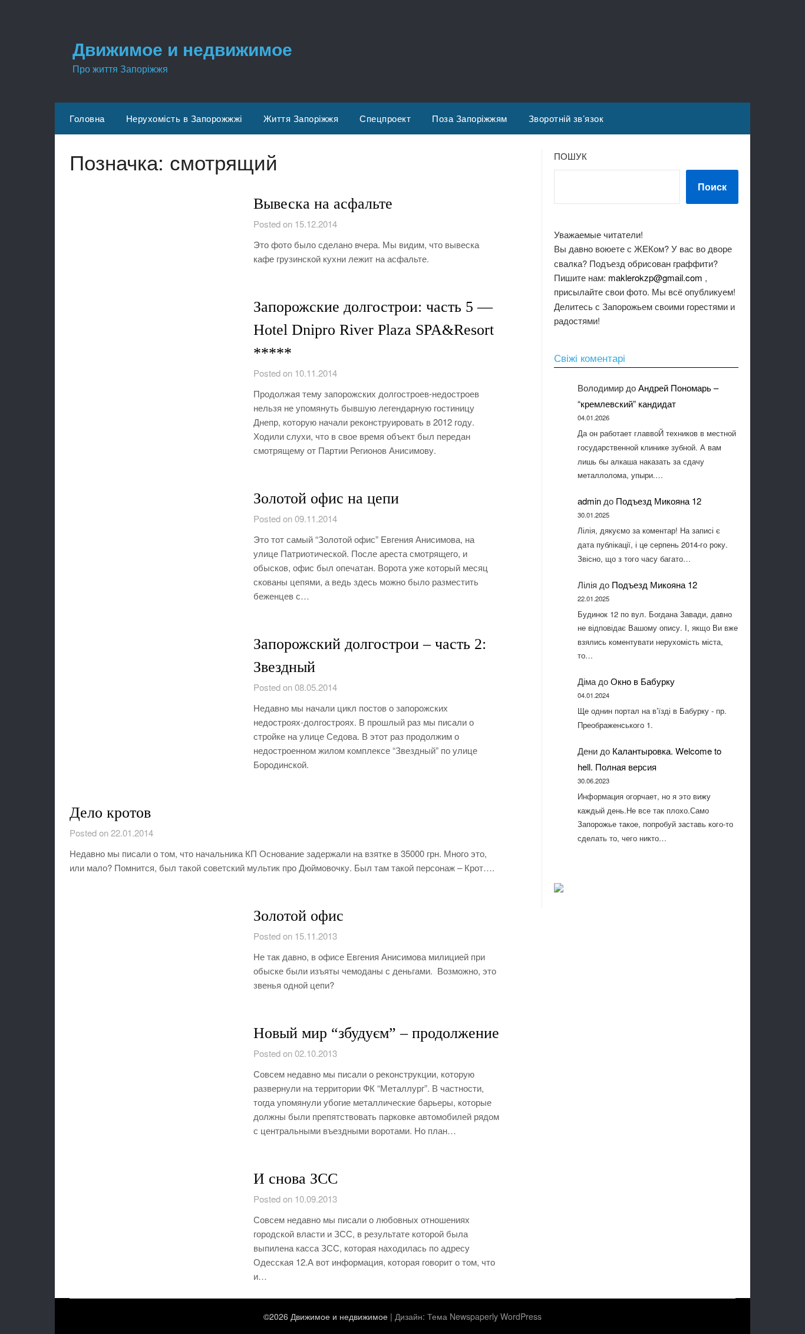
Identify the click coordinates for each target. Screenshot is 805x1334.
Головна (87, 118)
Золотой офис (298, 915)
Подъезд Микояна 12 (658, 501)
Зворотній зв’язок (566, 118)
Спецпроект (385, 118)
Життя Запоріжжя (301, 118)
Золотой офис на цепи (326, 498)
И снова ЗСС (295, 1178)
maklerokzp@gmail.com (655, 277)
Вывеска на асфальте (322, 203)
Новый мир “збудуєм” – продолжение (376, 1033)
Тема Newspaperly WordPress (484, 1316)
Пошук (570, 156)
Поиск (712, 186)
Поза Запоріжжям (469, 118)
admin (589, 501)
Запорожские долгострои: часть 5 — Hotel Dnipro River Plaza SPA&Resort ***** (373, 329)
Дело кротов (110, 812)
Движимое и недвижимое (182, 48)
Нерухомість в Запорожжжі (184, 118)
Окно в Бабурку (643, 681)
